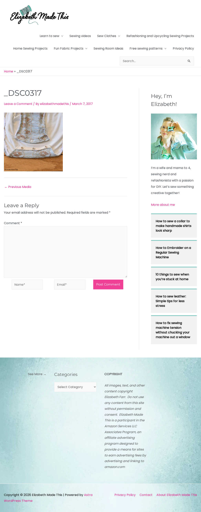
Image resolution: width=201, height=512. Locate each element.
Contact (146, 495)
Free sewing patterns (146, 48)
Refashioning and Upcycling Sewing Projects (160, 36)
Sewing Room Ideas (108, 48)
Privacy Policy (183, 48)
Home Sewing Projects (30, 48)
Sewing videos (80, 36)
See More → (37, 374)
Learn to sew (49, 36)
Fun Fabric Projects (68, 48)
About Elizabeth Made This (176, 495)
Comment (13, 223)
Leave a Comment (18, 104)
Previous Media (17, 187)
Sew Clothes (106, 36)
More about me (163, 204)
